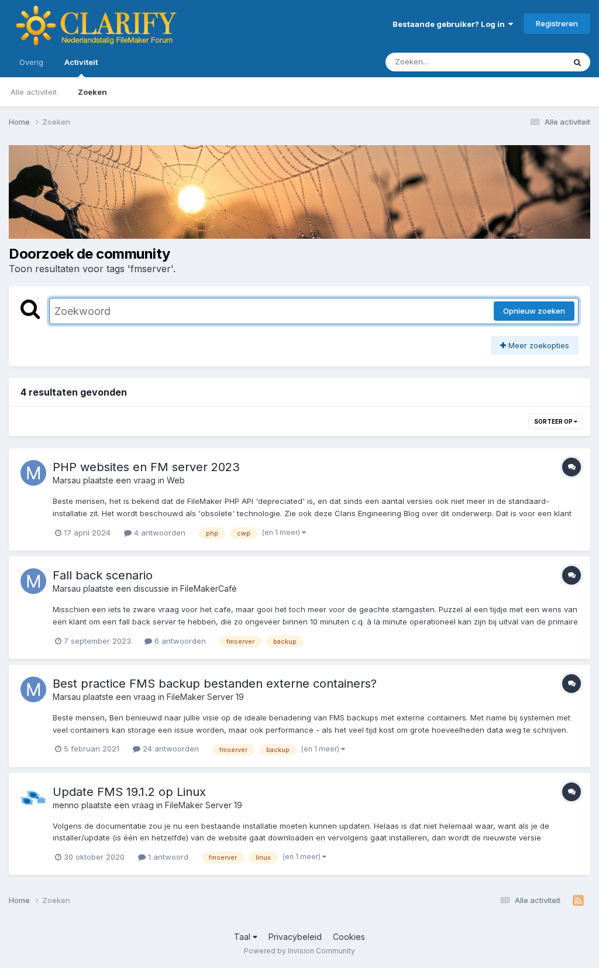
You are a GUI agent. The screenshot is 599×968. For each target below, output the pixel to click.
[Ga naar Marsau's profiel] (33, 473)
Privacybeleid (295, 937)
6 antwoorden (179, 641)
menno (66, 805)
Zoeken (92, 92)
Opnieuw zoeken (534, 310)
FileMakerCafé (208, 588)
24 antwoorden (169, 748)
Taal (243, 937)
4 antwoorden (158, 532)
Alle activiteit (34, 92)
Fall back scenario (103, 575)
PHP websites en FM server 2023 (146, 467)
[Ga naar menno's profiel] (33, 798)
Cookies (349, 937)
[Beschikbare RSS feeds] (578, 901)
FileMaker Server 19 (205, 697)
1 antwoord (167, 856)
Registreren (557, 23)
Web (176, 480)
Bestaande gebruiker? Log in (450, 24)
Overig (31, 62)
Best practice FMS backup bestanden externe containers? (215, 684)
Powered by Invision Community (299, 950)
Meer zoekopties (537, 345)
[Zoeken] (577, 62)
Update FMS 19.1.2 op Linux (129, 792)
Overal (537, 61)
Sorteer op (554, 421)
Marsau (67, 480)
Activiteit (81, 62)
